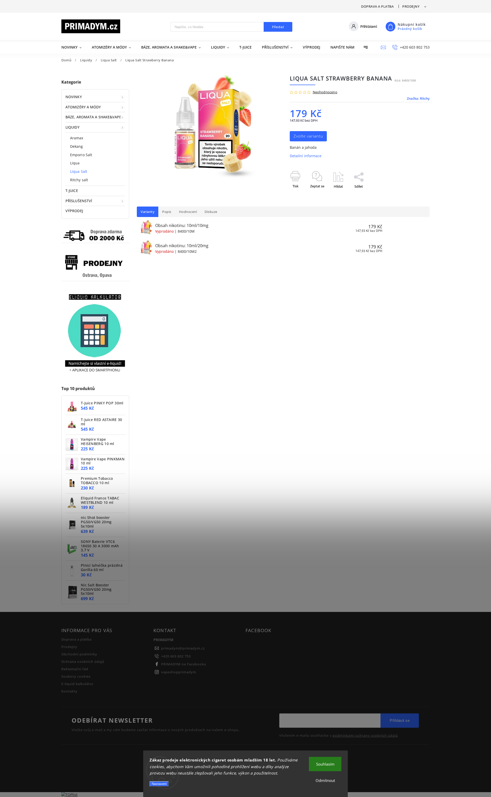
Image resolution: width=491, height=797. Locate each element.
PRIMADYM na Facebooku (183, 664)
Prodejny (410, 6)
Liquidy (72, 127)
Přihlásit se (400, 720)
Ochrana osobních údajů (82, 661)
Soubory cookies (76, 676)
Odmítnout (325, 780)
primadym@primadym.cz (183, 648)
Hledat (278, 27)
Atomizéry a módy (83, 107)
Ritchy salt (79, 179)
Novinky (73, 96)
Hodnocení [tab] (188, 212)
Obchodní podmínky (79, 654)
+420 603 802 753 (176, 656)
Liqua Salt (78, 171)
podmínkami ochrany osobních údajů (365, 736)
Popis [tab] (166, 212)
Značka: (418, 98)
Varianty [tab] (147, 212)
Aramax (76, 137)
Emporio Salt (81, 154)
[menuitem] (74, 47)
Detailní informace (305, 155)
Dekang (76, 146)
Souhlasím (325, 764)
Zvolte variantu (308, 136)
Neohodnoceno (325, 92)
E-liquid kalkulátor (77, 684)
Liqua (75, 163)
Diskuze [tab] (211, 212)
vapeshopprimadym (178, 672)
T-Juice (71, 190)
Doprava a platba (377, 6)
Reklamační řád (74, 669)
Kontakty (69, 691)
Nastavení (159, 784)
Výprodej (74, 210)
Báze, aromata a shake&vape (93, 117)
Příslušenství (78, 200)
